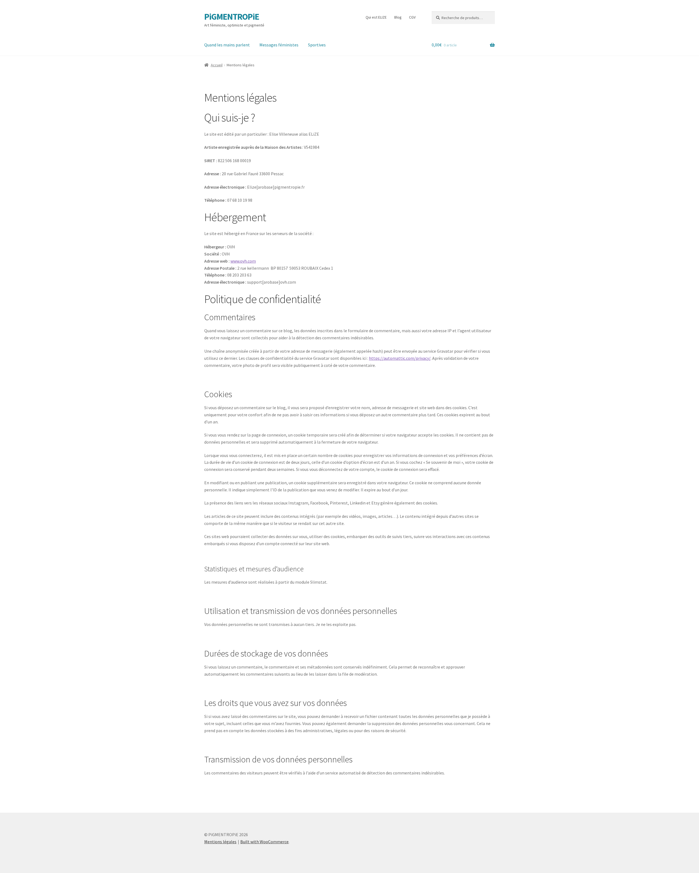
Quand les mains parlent (227, 44)
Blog (398, 17)
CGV (412, 17)
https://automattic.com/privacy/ (400, 358)
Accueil (217, 65)
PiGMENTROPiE (231, 16)
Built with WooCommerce (264, 841)
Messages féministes (278, 44)
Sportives (317, 44)
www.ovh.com (243, 261)
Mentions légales (220, 841)
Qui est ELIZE (376, 17)
